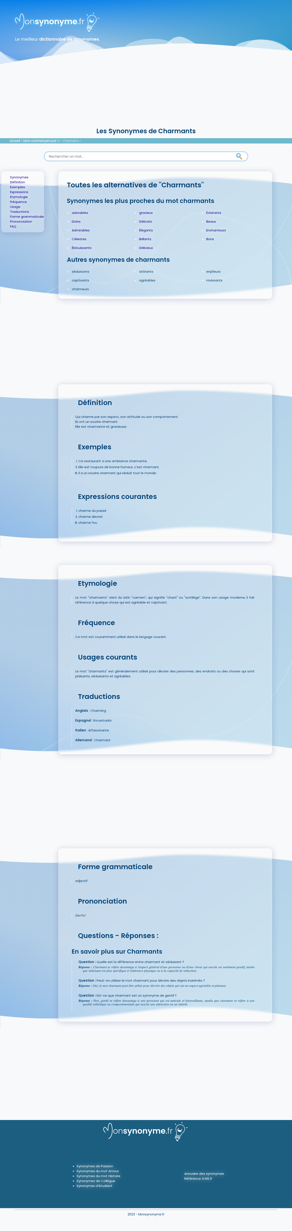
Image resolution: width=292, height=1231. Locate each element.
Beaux (211, 221)
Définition (17, 182)
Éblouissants (81, 248)
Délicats (145, 221)
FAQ (13, 226)
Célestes (79, 239)
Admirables (81, 230)
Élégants (146, 230)
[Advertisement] (146, 94)
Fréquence (18, 202)
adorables (80, 212)
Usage (15, 206)
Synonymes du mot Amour (98, 1171)
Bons (210, 239)
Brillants (145, 239)
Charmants (71, 141)
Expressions (19, 192)
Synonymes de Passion (95, 1166)
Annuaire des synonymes (204, 1173)
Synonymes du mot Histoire (98, 1176)
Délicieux (146, 248)
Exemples (17, 187)
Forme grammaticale (27, 216)
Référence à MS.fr (198, 1178)
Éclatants (213, 212)
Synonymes (19, 177)
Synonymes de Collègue (96, 1181)
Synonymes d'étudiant (94, 1186)
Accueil (15, 141)
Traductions (19, 211)
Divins (76, 221)
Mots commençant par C (41, 141)
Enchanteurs (216, 230)
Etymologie (19, 197)
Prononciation (21, 221)
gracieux (146, 212)
